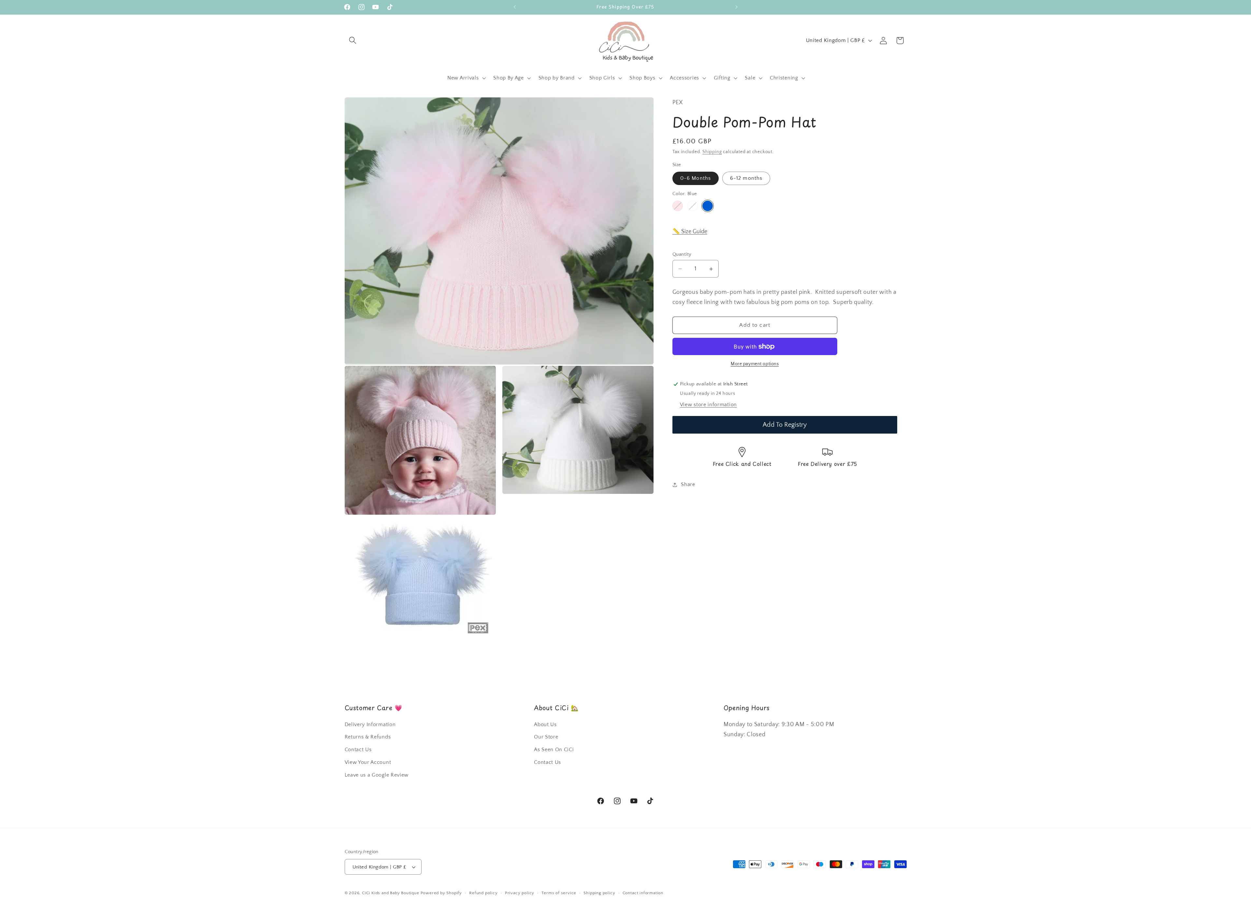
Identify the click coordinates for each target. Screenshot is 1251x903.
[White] (692, 206)
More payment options (755, 364)
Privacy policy (519, 893)
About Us (545, 724)
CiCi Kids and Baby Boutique (390, 893)
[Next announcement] (736, 7)
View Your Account (368, 762)
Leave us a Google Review (377, 775)
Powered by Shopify (441, 893)
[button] (353, 40)
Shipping (712, 152)
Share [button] (688, 485)
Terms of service (558, 893)
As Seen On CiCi (554, 749)
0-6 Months (695, 178)
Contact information (643, 893)
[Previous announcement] (515, 7)
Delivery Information (370, 724)
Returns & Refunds (368, 737)
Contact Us (358, 749)
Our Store (546, 737)
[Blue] (707, 206)
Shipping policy (599, 893)
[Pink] (677, 206)
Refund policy (483, 893)
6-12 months (746, 178)
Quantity (682, 254)
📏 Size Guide (689, 231)
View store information (708, 405)
